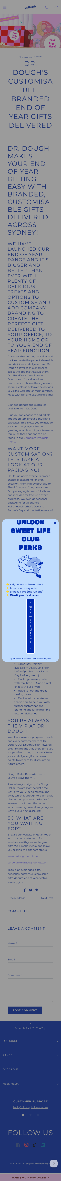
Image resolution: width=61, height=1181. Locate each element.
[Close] (55, 523)
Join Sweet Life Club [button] (30, 626)
